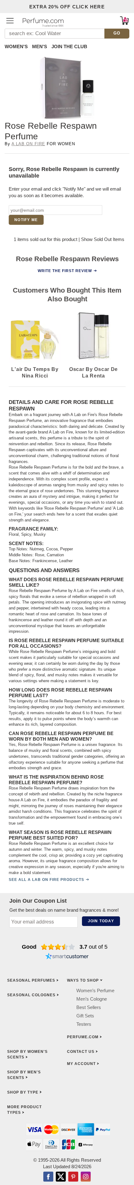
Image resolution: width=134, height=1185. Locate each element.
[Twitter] (61, 1177)
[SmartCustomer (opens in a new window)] (67, 956)
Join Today (101, 921)
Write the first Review (65, 271)
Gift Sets (85, 1015)
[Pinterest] (73, 1177)
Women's (16, 46)
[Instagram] (86, 1177)
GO (117, 33)
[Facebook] (48, 1177)
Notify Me (26, 220)
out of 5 (93, 947)
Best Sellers (88, 1007)
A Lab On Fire (28, 143)
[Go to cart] (124, 20)
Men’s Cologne (91, 999)
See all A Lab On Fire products (46, 879)
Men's (39, 46)
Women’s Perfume (95, 990)
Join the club (69, 46)
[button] (10, 20)
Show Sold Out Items (102, 239)
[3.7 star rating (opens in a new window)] (58, 947)
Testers (83, 1024)
